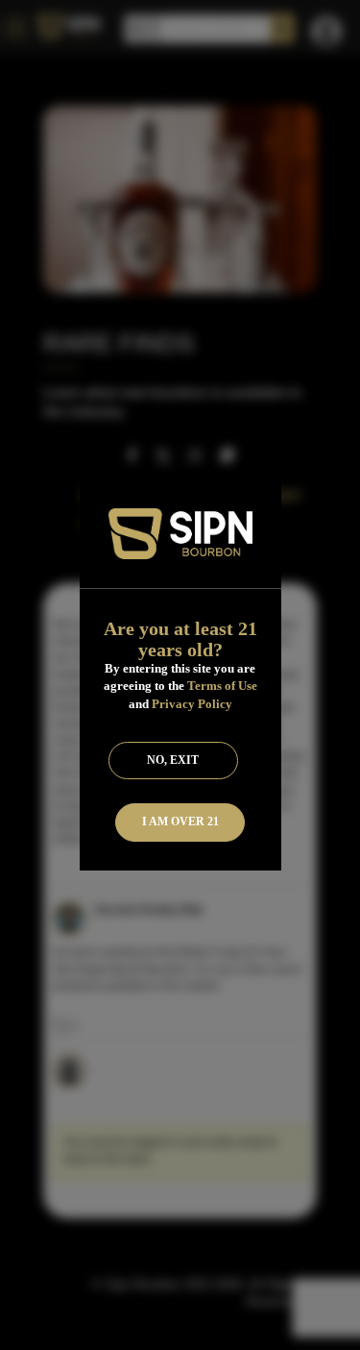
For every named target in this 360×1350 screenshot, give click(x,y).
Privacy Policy (192, 704)
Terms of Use (222, 685)
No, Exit (173, 760)
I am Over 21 (180, 821)
